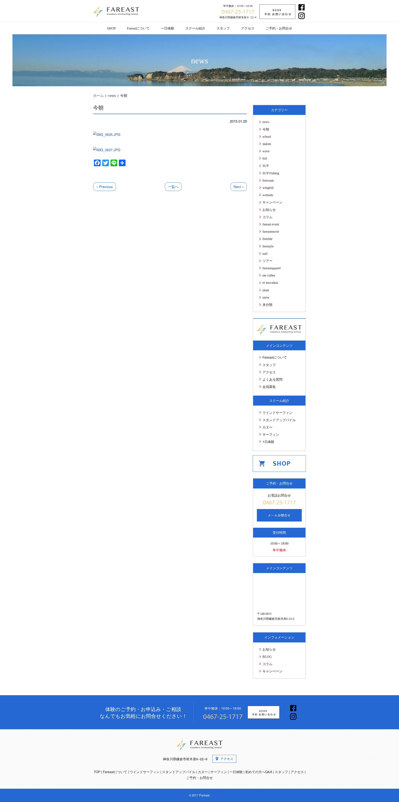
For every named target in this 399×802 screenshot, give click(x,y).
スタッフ (223, 28)
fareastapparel (271, 268)
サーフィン (270, 434)
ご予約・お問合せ (279, 28)
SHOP (111, 28)
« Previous (104, 186)
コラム (267, 217)
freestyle (267, 246)
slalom (266, 144)
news (265, 122)
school (266, 136)
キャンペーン (272, 202)
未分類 (267, 304)
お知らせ (269, 210)
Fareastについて (138, 28)
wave (266, 151)
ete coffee (268, 275)
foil (264, 158)
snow (266, 297)
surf (264, 253)
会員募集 (269, 386)
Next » (239, 186)
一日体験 (167, 28)
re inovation (270, 282)
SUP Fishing (270, 173)
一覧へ (173, 186)
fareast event (270, 224)
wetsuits (267, 195)
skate (265, 290)
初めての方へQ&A (258, 771)
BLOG (267, 656)
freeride (267, 239)
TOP (97, 771)
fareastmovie (270, 231)
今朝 (265, 129)
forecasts (268, 180)
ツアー (267, 261)
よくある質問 (272, 379)
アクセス (247, 28)
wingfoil (267, 187)
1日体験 (268, 441)
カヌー (267, 427)
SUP (265, 165)
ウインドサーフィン (277, 412)
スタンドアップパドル (279, 419)
